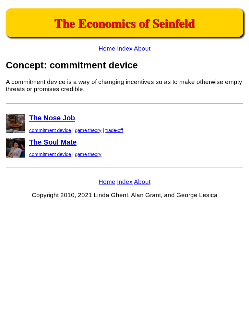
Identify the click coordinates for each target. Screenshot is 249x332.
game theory (88, 130)
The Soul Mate (53, 142)
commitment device (50, 130)
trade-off (114, 130)
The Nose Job (52, 118)
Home (107, 48)
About (142, 48)
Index (125, 48)
